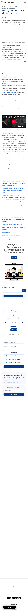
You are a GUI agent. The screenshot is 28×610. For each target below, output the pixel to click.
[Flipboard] (20, 598)
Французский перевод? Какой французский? (12, 224)
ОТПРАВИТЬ (14, 394)
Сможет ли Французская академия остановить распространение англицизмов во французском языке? (13, 190)
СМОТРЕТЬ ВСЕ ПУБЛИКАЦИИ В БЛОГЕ (13, 296)
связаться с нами (6, 232)
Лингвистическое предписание (9, 92)
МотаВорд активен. (15, 382)
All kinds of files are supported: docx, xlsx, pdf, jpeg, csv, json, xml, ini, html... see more (14, 334)
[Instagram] (15, 598)
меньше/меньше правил (11, 85)
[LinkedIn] (13, 598)
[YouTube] (17, 598)
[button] (14, 321)
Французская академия (11, 129)
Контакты (14, 257)
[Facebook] (8, 598)
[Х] (10, 598)
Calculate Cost (14, 366)
